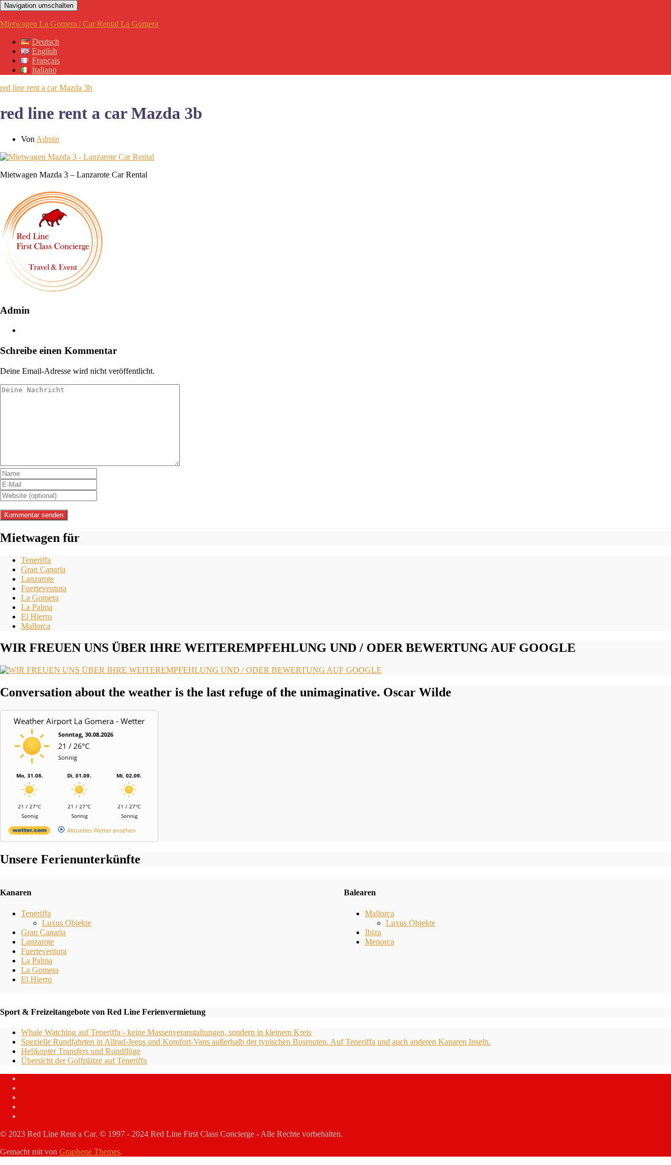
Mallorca (35, 626)
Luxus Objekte (66, 922)
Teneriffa (36, 560)
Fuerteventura (44, 588)
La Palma (36, 607)
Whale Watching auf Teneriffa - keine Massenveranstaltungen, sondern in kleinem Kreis (166, 1032)
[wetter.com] (29, 832)
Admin (47, 139)
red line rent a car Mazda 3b (46, 87)
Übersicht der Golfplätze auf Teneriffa (84, 1060)
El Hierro (36, 616)
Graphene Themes (89, 1151)
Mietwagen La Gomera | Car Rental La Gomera (79, 23)
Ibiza (373, 932)
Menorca (379, 941)
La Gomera (40, 597)
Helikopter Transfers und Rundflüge (80, 1051)
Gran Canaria (43, 569)
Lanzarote (37, 578)
